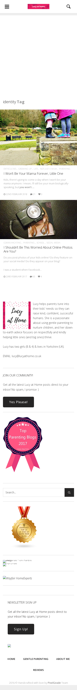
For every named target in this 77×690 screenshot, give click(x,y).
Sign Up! (21, 629)
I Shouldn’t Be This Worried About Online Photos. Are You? (38, 249)
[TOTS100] (10, 563)
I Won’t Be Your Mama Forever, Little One (33, 173)
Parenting (64, 169)
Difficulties (10, 169)
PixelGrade (54, 682)
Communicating (12, 242)
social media (53, 242)
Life (36, 169)
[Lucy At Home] (38, 6)
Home (11, 659)
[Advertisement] (38, 53)
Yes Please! (18, 402)
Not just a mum (48, 169)
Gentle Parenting (35, 659)
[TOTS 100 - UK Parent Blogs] (19, 560)
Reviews (38, 670)
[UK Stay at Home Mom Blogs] (24, 548)
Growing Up (25, 169)
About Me (63, 659)
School (40, 242)
